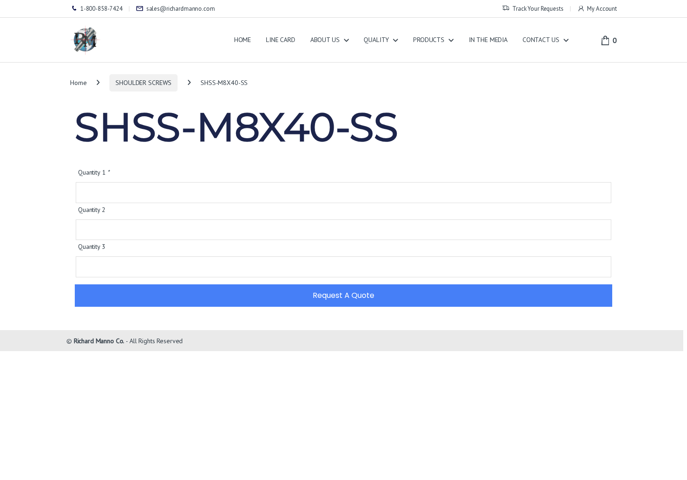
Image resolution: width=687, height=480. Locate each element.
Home (78, 82)
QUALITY (376, 39)
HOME (242, 39)
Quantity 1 (93, 172)
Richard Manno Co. (99, 341)
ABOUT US (325, 39)
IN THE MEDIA (488, 39)
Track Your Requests (537, 9)
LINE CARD (280, 39)
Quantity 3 (92, 246)
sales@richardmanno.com (180, 9)
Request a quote (343, 295)
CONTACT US (540, 39)
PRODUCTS (428, 39)
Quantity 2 (92, 209)
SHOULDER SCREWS (143, 82)
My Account (602, 9)
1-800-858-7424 (101, 9)
